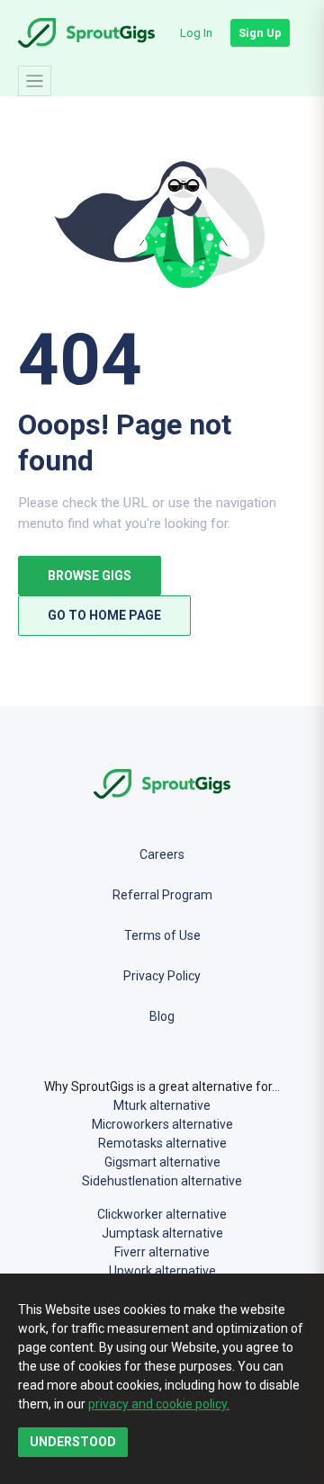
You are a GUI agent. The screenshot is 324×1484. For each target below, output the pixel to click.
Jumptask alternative (162, 1233)
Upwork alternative (162, 1271)
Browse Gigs (89, 575)
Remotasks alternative (162, 1143)
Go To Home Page (104, 615)
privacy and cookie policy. (159, 1404)
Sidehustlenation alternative (162, 1181)
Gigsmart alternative (162, 1162)
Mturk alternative (162, 1105)
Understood (73, 1442)
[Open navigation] (34, 81)
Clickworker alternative (162, 1214)
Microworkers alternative (162, 1124)
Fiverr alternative (162, 1252)
